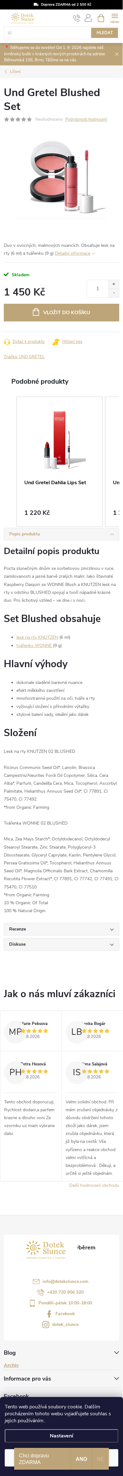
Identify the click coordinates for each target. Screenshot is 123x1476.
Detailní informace (72, 253)
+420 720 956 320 (65, 1292)
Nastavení (61, 1435)
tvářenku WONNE (34, 646)
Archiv (11, 1365)
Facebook (65, 1314)
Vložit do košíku (66, 312)
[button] (10, 461)
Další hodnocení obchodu (94, 1185)
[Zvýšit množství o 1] (113, 284)
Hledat (105, 33)
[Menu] (114, 17)
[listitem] (59, 462)
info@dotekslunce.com (65, 1281)
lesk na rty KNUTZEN (37, 637)
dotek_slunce (65, 1324)
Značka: (24, 357)
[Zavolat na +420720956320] (77, 18)
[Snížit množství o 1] (113, 293)
